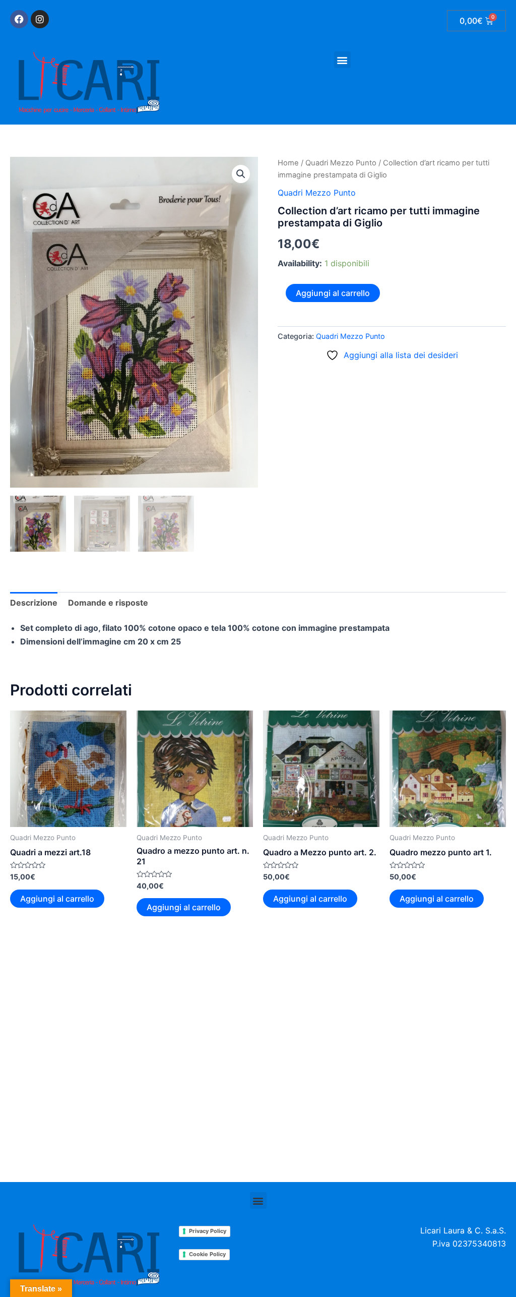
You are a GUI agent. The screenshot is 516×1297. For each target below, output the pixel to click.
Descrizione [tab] (33, 603)
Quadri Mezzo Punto (340, 162)
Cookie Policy (207, 1254)
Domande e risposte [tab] (108, 603)
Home (288, 162)
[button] (342, 59)
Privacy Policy (207, 1230)
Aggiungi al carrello (333, 293)
